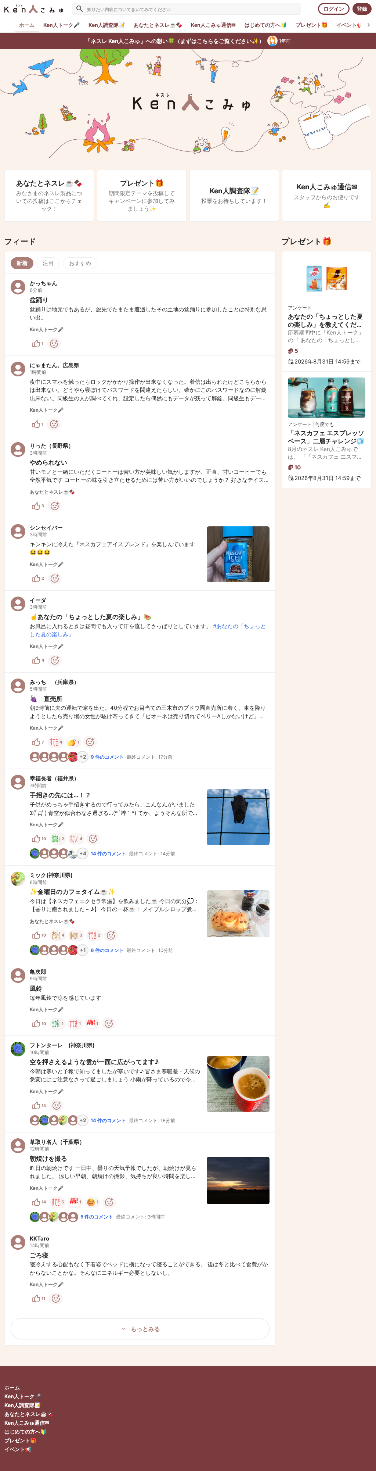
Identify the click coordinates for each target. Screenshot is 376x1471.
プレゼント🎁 (20, 1440)
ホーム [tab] (27, 25)
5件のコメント (96, 1217)
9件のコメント (107, 757)
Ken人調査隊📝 (22, 1405)
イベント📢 (17, 1449)
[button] (140, 314)
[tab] (61, 25)
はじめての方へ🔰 (25, 1431)
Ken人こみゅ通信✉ (26, 1423)
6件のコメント (107, 950)
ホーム (12, 1387)
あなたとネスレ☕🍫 (28, 1414)
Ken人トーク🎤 (22, 1396)
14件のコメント (108, 853)
